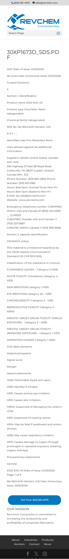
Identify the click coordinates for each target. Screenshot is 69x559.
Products (47, 539)
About (16, 539)
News (47, 544)
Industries (30, 539)
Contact (34, 544)
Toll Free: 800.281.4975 (34, 499)
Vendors (19, 544)
